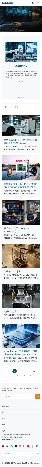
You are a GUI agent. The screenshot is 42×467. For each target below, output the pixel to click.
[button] (18, 97)
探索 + (21, 81)
